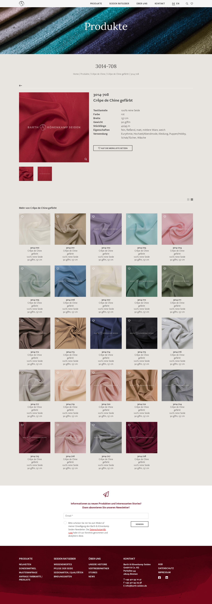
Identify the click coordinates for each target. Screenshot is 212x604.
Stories (93, 572)
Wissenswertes (63, 564)
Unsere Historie (98, 564)
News (92, 576)
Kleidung (163, 133)
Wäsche (141, 137)
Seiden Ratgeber (119, 3)
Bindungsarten (63, 576)
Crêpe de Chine (98, 73)
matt (138, 129)
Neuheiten (25, 564)
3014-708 (135, 73)
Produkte (96, 3)
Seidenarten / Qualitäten (68, 572)
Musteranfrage (28, 572)
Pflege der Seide (63, 568)
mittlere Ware (150, 129)
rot (122, 114)
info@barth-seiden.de (136, 585)
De (173, 3)
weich (162, 129)
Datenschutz (166, 568)
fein (123, 129)
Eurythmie (127, 133)
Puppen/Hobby (177, 133)
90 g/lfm (125, 122)
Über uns (142, 3)
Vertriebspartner (99, 568)
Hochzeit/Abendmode (145, 133)
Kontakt (160, 3)
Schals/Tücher (128, 137)
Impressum (164, 572)
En (177, 3)
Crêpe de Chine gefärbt (118, 73)
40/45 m (125, 126)
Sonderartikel (27, 568)
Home (76, 73)
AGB (160, 564)
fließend (130, 129)
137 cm (124, 118)
